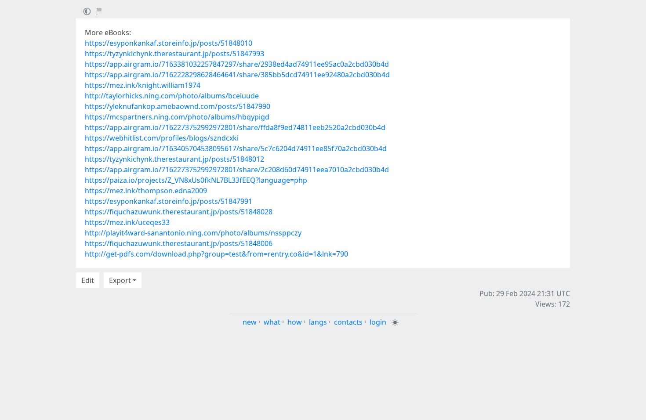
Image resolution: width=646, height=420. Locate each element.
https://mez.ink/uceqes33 (127, 222)
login (378, 322)
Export (120, 280)
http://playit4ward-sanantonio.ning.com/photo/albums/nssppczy (193, 233)
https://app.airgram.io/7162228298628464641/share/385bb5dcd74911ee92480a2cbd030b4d (237, 75)
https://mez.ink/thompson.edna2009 (146, 191)
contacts (348, 322)
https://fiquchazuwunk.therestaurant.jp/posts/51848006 (178, 243)
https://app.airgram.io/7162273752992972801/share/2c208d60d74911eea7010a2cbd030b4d (237, 169)
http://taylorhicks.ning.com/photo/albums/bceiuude (172, 96)
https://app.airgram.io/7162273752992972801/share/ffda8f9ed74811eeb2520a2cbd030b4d (235, 127)
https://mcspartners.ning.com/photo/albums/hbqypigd (177, 117)
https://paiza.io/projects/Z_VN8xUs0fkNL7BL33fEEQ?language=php (196, 180)
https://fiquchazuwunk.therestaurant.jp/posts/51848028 (178, 212)
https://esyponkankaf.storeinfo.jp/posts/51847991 (168, 201)
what (272, 322)
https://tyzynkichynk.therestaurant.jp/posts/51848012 (174, 159)
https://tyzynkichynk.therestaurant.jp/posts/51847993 (174, 53)
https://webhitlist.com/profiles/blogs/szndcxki (162, 138)
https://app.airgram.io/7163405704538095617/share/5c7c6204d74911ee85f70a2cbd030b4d (236, 148)
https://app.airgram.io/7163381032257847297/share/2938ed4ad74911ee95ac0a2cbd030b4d (237, 64)
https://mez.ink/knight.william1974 (142, 85)
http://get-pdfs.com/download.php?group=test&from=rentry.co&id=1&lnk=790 (216, 254)
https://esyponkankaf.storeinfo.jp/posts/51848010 (168, 43)
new (250, 322)
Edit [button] (87, 280)
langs (318, 322)
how (294, 322)
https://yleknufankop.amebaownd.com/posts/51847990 (177, 106)
